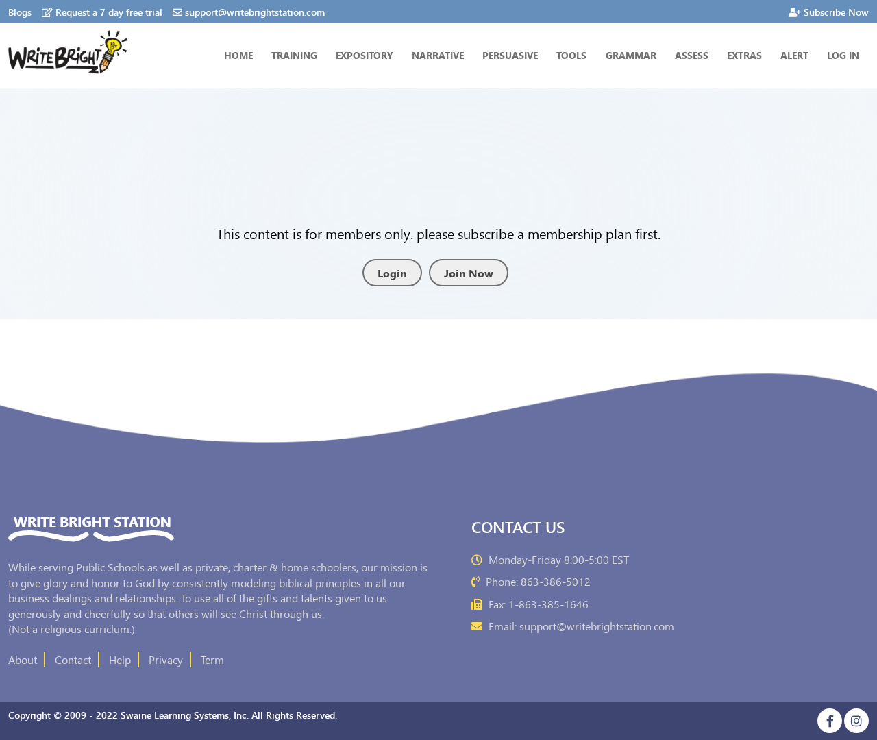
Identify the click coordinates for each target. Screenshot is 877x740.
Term (212, 659)
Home (238, 55)
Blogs (20, 11)
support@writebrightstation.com (255, 11)
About (22, 659)
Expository (364, 55)
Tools (571, 55)
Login (392, 272)
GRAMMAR (631, 55)
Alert (794, 55)
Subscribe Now (836, 11)
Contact (73, 659)
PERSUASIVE (510, 55)
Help (120, 659)
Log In (843, 55)
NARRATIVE (438, 55)
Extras (744, 55)
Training (294, 55)
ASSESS (691, 55)
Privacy (166, 659)
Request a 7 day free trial (108, 11)
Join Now (468, 272)
